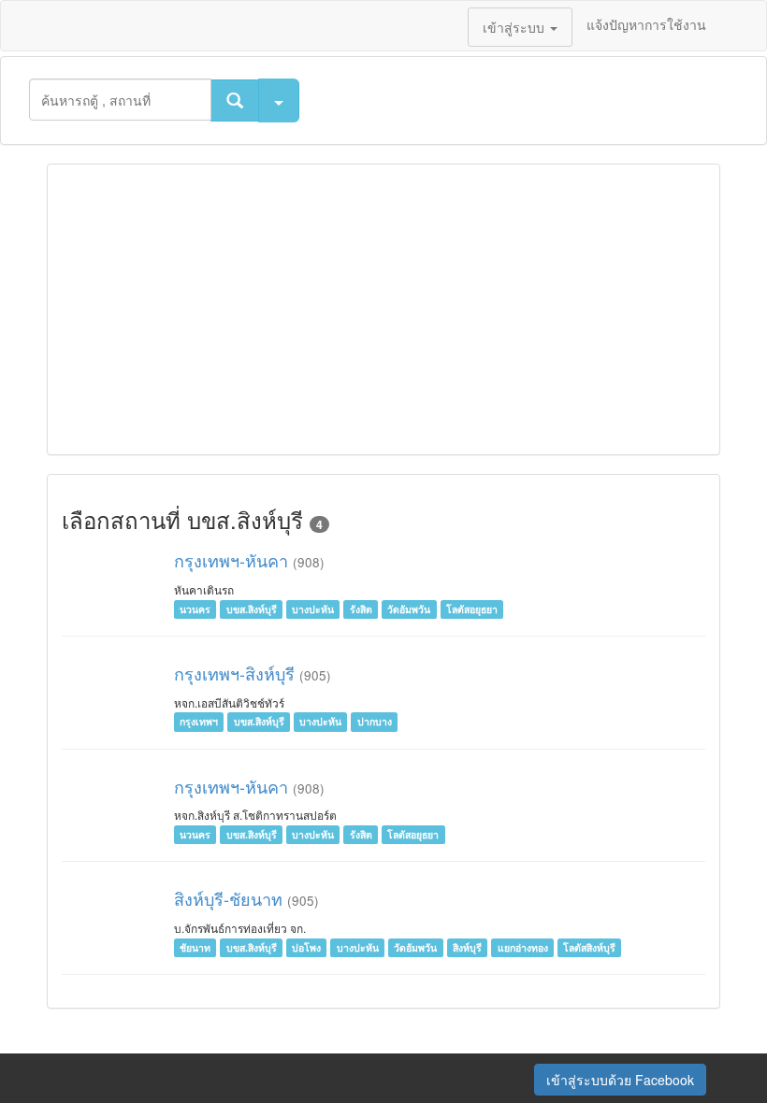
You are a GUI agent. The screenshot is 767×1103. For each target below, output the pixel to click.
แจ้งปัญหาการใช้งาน (646, 24)
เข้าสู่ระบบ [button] (515, 27)
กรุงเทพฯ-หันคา (233, 560)
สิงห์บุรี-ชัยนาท (228, 898)
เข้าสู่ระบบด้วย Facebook (620, 1079)
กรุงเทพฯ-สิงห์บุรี (234, 673)
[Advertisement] (383, 309)
